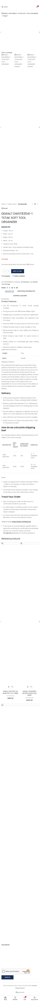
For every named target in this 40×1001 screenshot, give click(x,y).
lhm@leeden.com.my (11, 533)
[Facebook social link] (7, 287)
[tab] (9, 291)
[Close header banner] (37, 1)
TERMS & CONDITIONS (8, 917)
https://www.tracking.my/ (21, 522)
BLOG (3, 924)
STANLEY (4, 885)
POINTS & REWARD (7, 904)
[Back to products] (35, 204)
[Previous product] (33, 204)
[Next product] (37, 204)
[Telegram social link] (17, 287)
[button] (8, 687)
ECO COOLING (6, 895)
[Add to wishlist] (12, 687)
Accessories (22, 204)
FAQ (2, 920)
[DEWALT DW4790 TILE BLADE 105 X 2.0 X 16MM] (10, 616)
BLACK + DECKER (6, 892)
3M (2, 875)
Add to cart (17, 271)
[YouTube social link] (9, 948)
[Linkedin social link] (14, 287)
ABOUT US (4, 932)
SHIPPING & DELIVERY (8, 907)
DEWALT (4, 881)
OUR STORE (5, 936)
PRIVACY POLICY (6, 914)
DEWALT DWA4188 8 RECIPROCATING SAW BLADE (30, 693)
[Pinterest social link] (12, 287)
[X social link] (9, 287)
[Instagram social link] (6, 948)
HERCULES (4, 878)
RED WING (4, 871)
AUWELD (4, 888)
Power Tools (12, 204)
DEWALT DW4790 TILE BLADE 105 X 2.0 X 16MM (10, 692)
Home (3, 204)
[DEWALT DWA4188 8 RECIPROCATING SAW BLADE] (29, 616)
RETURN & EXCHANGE (8, 910)
